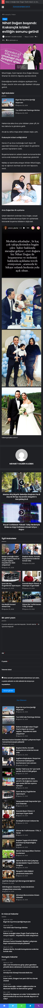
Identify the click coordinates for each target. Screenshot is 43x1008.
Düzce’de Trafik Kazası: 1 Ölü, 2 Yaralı (31, 605)
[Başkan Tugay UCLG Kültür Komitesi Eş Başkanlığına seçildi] (8, 843)
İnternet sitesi (7, 669)
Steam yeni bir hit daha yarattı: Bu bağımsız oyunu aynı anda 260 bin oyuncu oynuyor (27, 782)
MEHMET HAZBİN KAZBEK (13, 37)
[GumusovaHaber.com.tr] (21, 6)
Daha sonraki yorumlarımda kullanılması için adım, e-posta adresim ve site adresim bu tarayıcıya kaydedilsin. (20, 681)
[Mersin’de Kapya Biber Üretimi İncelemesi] (8, 854)
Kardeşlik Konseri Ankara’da (9, 605)
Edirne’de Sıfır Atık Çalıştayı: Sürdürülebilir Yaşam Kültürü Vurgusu (27, 863)
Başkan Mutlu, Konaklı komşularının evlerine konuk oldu (31, 558)
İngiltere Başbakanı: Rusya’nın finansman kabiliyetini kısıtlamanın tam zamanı (28, 760)
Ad (3, 653)
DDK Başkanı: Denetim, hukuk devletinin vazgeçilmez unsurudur (18, 888)
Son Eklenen (21, 700)
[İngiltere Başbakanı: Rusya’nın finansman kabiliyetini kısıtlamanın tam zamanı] (8, 761)
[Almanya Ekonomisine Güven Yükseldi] (8, 898)
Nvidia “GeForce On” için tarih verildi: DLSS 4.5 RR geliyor (28, 770)
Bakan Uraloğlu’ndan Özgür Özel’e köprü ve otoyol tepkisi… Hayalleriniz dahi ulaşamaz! (10, 560)
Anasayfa (7, 14)
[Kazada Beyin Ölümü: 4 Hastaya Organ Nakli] (31, 576)
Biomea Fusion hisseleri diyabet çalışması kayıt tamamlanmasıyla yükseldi (21, 741)
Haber (14, 14)
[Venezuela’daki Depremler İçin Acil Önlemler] (8, 804)
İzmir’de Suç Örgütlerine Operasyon (11, 584)
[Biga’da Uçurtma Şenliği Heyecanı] (8, 102)
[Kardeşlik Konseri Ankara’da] (11, 597)
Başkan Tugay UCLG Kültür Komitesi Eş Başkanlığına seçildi (26, 842)
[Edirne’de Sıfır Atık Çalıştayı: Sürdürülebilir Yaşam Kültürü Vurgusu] (8, 864)
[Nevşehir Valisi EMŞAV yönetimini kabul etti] (8, 874)
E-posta (5, 661)
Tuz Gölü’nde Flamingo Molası (28, 110)
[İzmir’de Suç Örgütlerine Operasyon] (11, 576)
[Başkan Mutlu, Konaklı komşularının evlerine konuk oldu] (31, 549)
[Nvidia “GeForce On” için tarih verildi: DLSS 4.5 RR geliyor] (8, 772)
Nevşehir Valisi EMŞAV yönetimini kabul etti (25, 872)
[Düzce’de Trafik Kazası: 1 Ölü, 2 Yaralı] (31, 597)
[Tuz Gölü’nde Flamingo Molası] (8, 113)
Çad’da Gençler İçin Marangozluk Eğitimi (18, 881)
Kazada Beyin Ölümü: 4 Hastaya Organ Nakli (31, 584)
